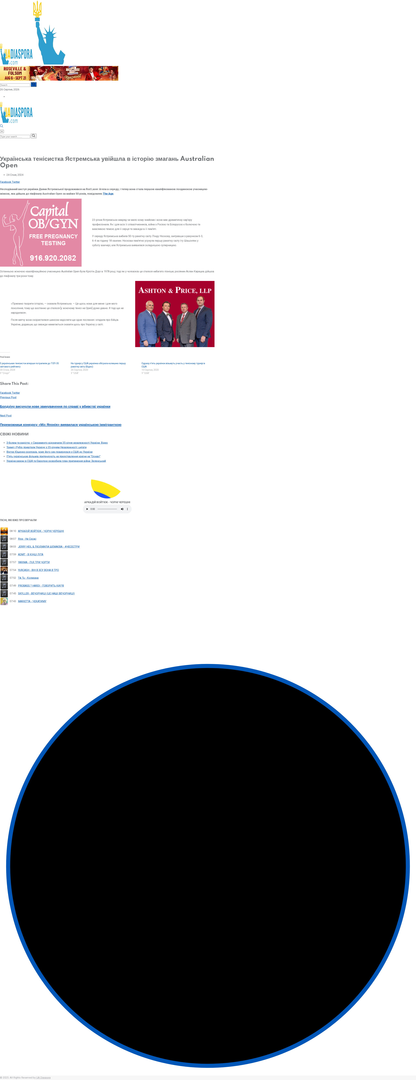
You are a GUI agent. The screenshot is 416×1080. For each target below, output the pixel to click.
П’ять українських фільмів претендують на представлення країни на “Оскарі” (53, 456)
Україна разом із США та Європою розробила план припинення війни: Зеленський (56, 461)
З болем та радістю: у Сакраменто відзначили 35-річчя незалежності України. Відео (57, 442)
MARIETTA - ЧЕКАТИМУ (32, 601)
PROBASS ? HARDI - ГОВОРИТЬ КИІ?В (41, 585)
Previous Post (8, 397)
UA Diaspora (43, 1077)
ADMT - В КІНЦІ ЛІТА (30, 554)
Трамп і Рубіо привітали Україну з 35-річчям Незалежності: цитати (46, 447)
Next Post (6, 415)
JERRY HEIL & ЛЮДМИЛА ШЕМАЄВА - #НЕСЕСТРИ (49, 546)
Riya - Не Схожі (27, 538)
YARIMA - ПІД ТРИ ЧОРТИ (34, 562)
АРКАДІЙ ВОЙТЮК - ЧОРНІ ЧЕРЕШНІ (41, 531)
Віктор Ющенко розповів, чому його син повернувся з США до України (49, 451)
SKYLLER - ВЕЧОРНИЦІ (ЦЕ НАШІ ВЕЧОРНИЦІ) (46, 593)
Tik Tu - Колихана (28, 577)
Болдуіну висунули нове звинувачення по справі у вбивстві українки (55, 406)
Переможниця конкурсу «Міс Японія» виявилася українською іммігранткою (60, 425)
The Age (108, 193)
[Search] (1, 126)
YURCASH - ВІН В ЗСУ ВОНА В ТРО (38, 570)
